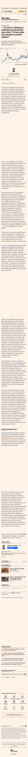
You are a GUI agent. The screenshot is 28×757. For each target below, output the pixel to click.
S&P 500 (13, 8)
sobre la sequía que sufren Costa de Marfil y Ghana (13, 246)
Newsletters (23, 744)
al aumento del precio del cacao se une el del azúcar (13, 363)
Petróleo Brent (23, 8)
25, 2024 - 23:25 (15, 75)
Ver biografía (11, 547)
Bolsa (3, 21)
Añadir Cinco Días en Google (9, 83)
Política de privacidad (6, 744)
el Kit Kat (17, 223)
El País (25, 14)
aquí (22, 597)
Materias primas (15, 588)
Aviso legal (8, 742)
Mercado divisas (8, 21)
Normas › (25, 561)
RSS (19, 744)
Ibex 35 (3, 8)
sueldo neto (22, 698)
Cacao (21, 588)
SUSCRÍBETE (21, 11)
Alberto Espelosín (13, 571)
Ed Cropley (12, 581)
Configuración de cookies (21, 742)
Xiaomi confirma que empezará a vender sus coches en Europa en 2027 (13, 649)
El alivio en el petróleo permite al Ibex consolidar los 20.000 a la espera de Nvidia (12, 659)
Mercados (5, 18)
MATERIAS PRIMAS (5, 25)
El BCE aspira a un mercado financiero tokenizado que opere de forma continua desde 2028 (13, 655)
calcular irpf (5, 698)
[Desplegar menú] (2, 11)
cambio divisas (14, 703)
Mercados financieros (6, 588)
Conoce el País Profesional (14, 714)
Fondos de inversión (17, 21)
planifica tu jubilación (5, 704)
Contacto (3, 742)
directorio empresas (22, 703)
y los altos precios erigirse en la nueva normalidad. (13, 110)
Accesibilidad (13, 744)
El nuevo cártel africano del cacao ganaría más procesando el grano (18, 578)
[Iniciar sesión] (26, 11)
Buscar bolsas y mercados (8, 670)
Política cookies (13, 742)
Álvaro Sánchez (14, 74)
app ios (14, 709)
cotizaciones (5, 709)
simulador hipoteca (14, 698)
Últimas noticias (6, 646)
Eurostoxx (8, 677)
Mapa (17, 744)
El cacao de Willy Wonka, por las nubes (17, 569)
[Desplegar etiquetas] (26, 588)
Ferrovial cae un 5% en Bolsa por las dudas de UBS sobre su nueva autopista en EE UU (13, 663)
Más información (4, 594)
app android (22, 709)
